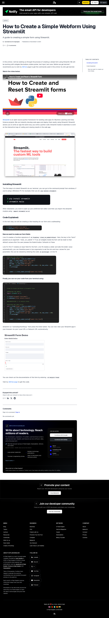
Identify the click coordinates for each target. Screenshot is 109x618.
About (84, 526)
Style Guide (6, 543)
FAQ (31, 529)
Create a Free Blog (8, 545)
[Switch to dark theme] (79, 2)
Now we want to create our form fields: (95, 70)
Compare (32, 537)
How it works (9, 460)
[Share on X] (11, 398)
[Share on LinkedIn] (8, 398)
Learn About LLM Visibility (37, 545)
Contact (85, 532)
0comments (12, 45)
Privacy (85, 535)
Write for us (6, 540)
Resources (6, 535)
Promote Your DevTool (36, 535)
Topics (5, 529)
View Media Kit (54, 493)
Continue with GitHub (61, 439)
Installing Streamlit (92, 63)
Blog (4, 526)
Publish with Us (34, 532)
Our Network (33, 543)
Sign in (96, 2)
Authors (5, 532)
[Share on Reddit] (15, 398)
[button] (54, 2)
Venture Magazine (61, 529)
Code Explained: (91, 66)
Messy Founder (60, 537)
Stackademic (59, 535)
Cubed (58, 532)
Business (85, 2)
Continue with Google (61, 435)
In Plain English (60, 526)
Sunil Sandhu (19, 558)
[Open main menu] (3, 2)
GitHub (24, 67)
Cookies (85, 537)
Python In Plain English (14, 566)
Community (6, 537)
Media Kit (32, 540)
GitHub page (13, 382)
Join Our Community (54, 511)
